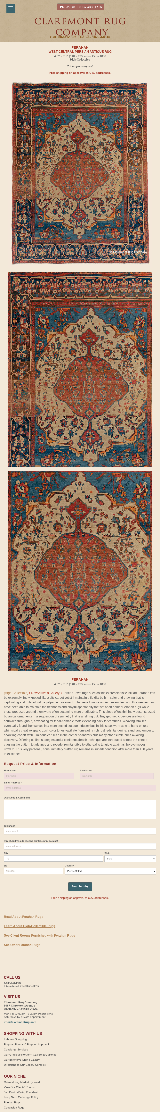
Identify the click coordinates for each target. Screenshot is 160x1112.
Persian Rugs (12, 1102)
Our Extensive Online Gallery (22, 1059)
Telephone (9, 826)
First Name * (11, 770)
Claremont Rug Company (80, 27)
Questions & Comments (17, 797)
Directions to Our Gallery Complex (25, 1064)
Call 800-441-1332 (63, 37)
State (107, 853)
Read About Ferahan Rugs (23, 916)
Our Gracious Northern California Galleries (30, 1054)
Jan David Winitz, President (21, 1092)
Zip (5, 865)
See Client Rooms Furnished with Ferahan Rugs (39, 935)
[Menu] (10, 8)
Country (69, 865)
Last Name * (87, 770)
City (6, 853)
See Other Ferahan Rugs (22, 945)
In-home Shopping (15, 1039)
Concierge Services (16, 1049)
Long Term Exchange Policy (21, 1097)
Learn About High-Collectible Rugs (29, 926)
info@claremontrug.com (20, 1022)
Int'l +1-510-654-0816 (95, 37)
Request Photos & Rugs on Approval (26, 1044)
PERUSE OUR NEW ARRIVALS (81, 7)
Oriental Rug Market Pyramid (22, 1082)
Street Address (31, 841)
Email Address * (13, 782)
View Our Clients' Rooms (19, 1087)
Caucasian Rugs (14, 1107)
